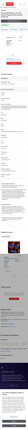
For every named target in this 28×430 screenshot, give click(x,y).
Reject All (14, 421)
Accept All (14, 425)
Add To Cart (14, 63)
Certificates (15, 29)
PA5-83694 (8, 192)
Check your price (10, 58)
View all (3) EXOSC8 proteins (14, 21)
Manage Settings (14, 416)
